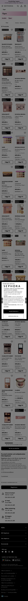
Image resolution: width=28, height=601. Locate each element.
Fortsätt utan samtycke (9, 283)
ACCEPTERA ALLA (13, 311)
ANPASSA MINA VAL (13, 316)
